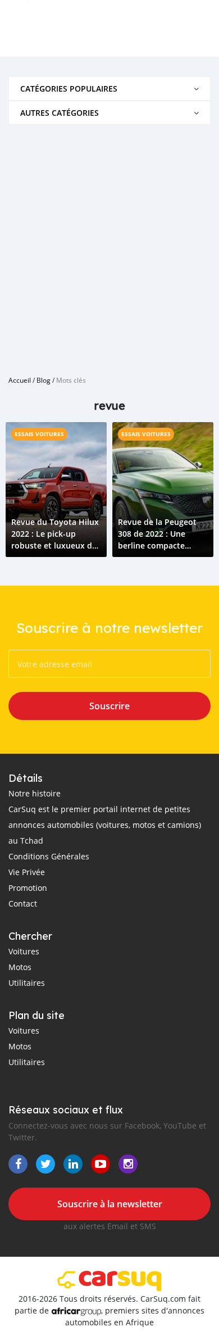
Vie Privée (26, 872)
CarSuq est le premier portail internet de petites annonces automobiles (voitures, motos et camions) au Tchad (104, 825)
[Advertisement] (109, 245)
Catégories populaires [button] (68, 88)
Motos (19, 967)
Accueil (19, 379)
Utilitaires (26, 982)
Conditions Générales (48, 856)
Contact (22, 903)
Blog (43, 379)
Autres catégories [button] (59, 112)
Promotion (27, 887)
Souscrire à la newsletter (109, 1204)
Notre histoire (34, 793)
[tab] (109, 88)
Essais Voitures (39, 434)
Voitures (23, 951)
